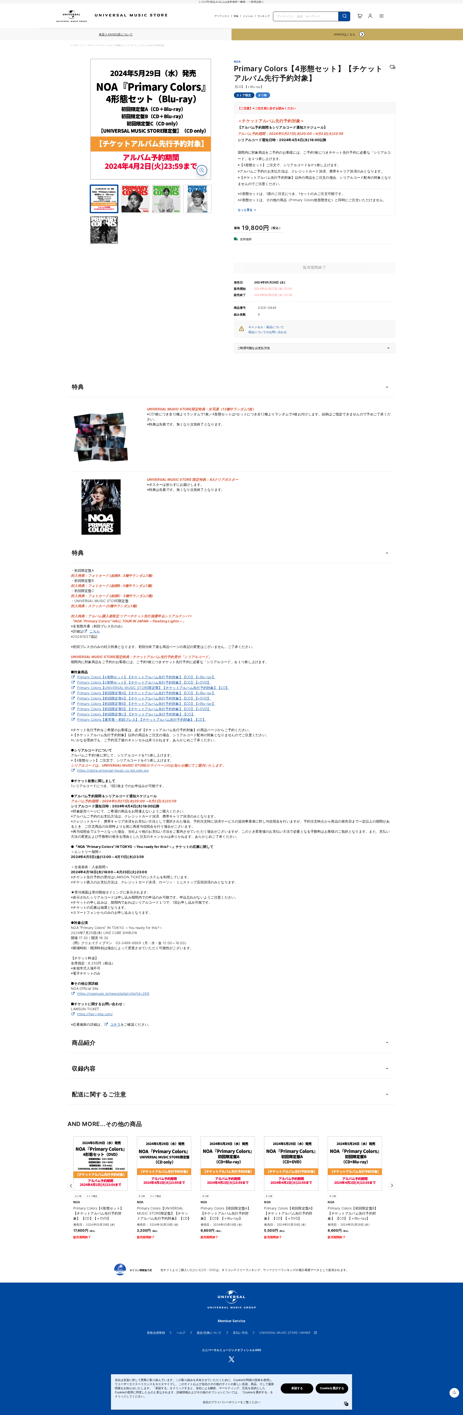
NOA (90, 45)
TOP (454, 1393)
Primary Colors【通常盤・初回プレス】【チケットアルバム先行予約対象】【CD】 (141, 719)
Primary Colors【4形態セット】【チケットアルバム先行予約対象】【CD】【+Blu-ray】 (146, 677)
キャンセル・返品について (266, 327)
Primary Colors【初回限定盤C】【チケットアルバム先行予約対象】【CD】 (136, 714)
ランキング (263, 15)
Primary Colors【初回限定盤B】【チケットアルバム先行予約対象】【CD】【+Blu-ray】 (146, 703)
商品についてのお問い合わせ (267, 332)
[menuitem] (151, 218)
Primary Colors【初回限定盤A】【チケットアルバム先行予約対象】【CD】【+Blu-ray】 (146, 693)
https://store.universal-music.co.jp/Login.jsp (113, 770)
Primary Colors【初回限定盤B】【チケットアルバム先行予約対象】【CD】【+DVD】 (144, 709)
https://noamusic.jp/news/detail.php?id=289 (113, 993)
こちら (94, 631)
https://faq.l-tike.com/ (95, 1014)
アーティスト (221, 15)
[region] (116, 34)
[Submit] (344, 16)
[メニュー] (381, 16)
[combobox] (311, 16)
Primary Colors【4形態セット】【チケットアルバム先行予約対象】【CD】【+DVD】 (144, 682)
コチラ (115, 1024)
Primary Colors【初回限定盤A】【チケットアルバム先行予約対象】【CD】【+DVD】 (144, 698)
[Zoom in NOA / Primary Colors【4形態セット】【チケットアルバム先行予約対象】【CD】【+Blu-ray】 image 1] (202, 170)
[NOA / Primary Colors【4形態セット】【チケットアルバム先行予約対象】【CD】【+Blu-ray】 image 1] (150, 119)
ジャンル (248, 15)
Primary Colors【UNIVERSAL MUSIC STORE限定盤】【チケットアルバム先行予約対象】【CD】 (153, 688)
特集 (236, 15)
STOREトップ (77, 45)
